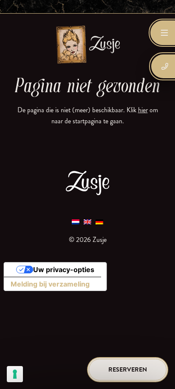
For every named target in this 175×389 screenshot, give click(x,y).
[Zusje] (87, 44)
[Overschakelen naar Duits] (99, 221)
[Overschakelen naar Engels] (87, 221)
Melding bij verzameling (50, 284)
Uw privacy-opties (63, 269)
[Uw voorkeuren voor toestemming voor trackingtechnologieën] (15, 374)
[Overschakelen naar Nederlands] (75, 221)
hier (143, 110)
